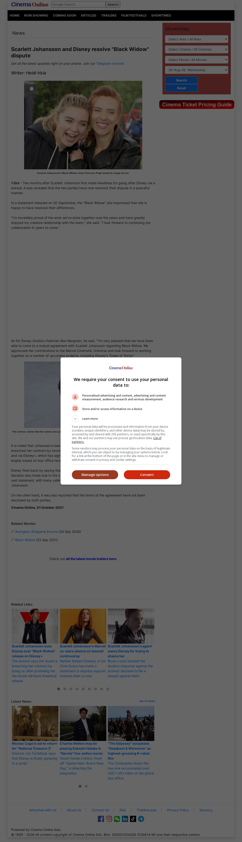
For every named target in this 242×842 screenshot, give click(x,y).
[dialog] (121, 421)
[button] (121, 418)
